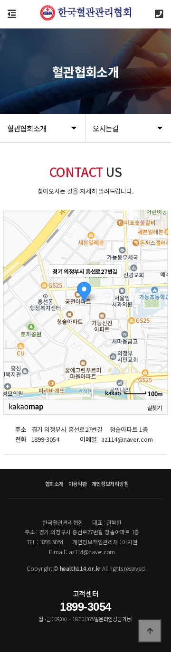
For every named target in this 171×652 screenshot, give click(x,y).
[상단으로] (150, 631)
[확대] (156, 287)
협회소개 (54, 483)
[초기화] (156, 321)
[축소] (156, 303)
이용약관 (77, 483)
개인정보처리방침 (110, 483)
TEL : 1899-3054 (45, 542)
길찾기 (154, 406)
